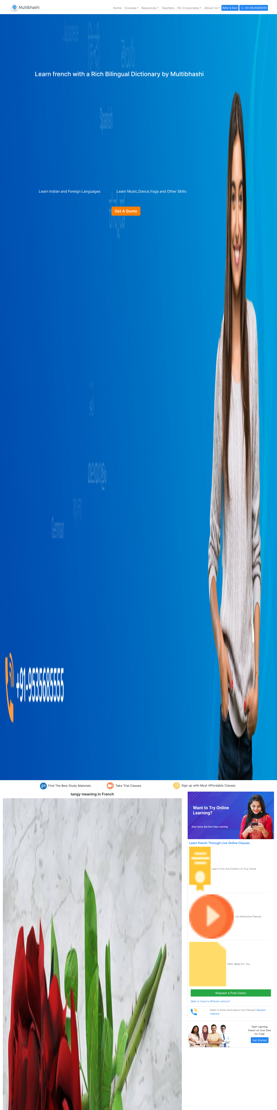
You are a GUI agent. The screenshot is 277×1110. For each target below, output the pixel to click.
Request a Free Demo (230, 993)
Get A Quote (126, 211)
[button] (131, 8)
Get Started (260, 1040)
